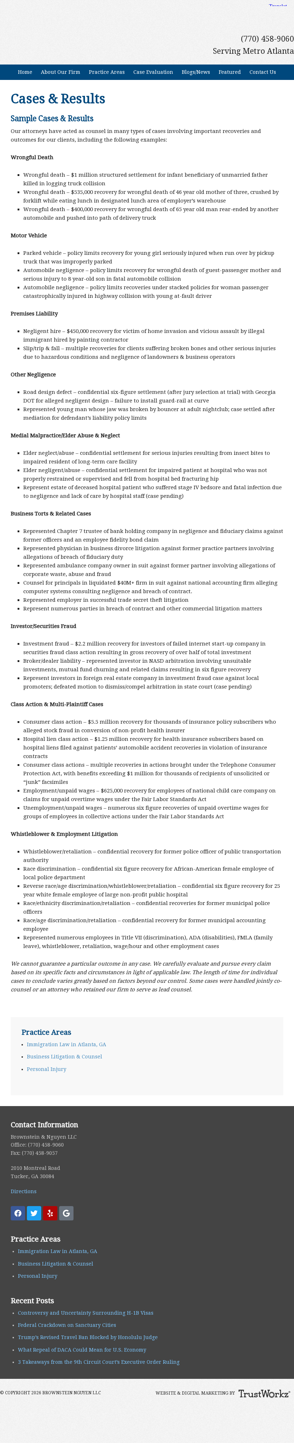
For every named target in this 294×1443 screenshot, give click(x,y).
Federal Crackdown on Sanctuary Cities (67, 1325)
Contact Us (261, 72)
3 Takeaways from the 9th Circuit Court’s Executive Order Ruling (99, 1362)
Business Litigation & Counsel (64, 1056)
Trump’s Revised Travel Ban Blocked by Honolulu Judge (88, 1337)
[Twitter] (34, 1213)
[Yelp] (50, 1213)
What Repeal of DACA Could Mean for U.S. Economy (82, 1350)
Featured (230, 72)
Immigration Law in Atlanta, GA (66, 1044)
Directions (24, 1191)
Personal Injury (46, 1069)
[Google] (66, 1213)
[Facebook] (18, 1213)
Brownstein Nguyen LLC (147, 12)
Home (25, 72)
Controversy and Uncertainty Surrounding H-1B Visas (85, 1313)
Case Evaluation (153, 72)
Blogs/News (194, 72)
